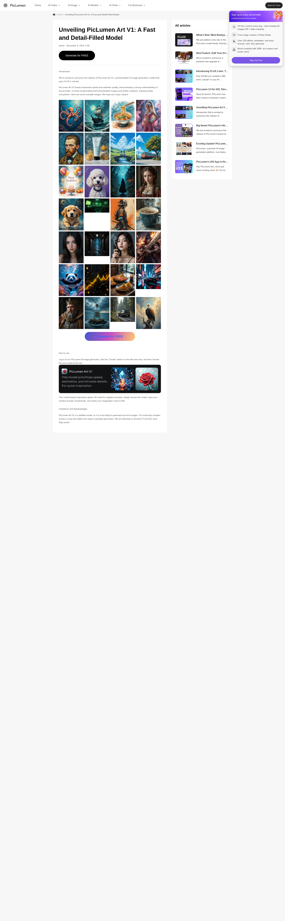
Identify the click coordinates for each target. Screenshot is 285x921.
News (60, 14)
